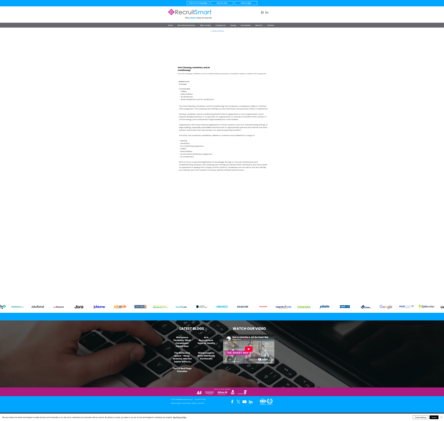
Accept (434, 417)
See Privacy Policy (179, 417)
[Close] (441, 417)
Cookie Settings (420, 417)
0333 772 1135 (201, 399)
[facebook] (232, 401)
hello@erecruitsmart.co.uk (184, 399)
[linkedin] (250, 401)
